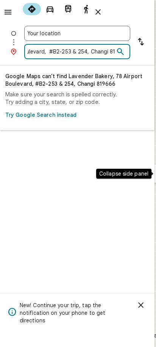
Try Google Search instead (41, 114)
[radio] (32, 9)
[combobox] (77, 33)
